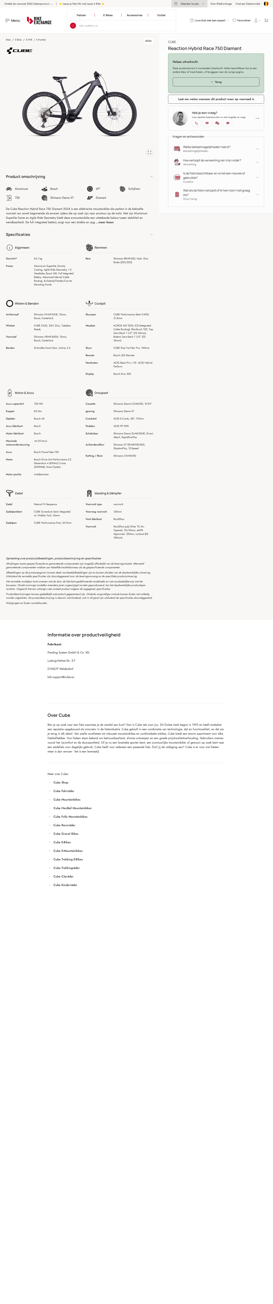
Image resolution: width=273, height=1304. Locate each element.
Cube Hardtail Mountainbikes (72, 808)
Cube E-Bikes (62, 842)
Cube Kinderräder (65, 885)
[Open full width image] (149, 152)
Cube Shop (60, 782)
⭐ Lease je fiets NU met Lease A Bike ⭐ (82, 4)
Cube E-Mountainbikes (68, 851)
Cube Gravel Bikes (65, 834)
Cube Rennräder (64, 825)
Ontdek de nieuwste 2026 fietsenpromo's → (28, 4)
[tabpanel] (79, 104)
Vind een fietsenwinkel (247, 4)
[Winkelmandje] (266, 20)
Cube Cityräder (63, 876)
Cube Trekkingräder (66, 868)
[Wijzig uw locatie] (266, 3)
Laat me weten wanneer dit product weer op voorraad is (216, 99)
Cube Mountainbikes (66, 799)
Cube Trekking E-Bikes (68, 859)
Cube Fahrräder (63, 791)
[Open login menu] (257, 20)
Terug (218, 82)
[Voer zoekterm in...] (73, 26)
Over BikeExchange (221, 4)
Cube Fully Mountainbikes (70, 816)
